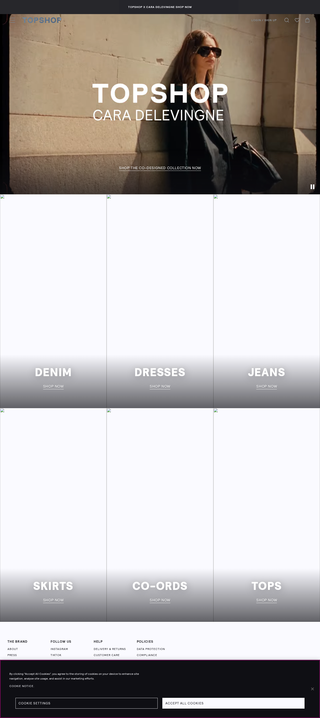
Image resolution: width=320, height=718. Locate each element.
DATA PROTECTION (151, 649)
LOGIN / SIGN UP (264, 20)
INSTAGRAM (59, 649)
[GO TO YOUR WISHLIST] (297, 20)
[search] (287, 20)
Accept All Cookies (184, 703)
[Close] (312, 689)
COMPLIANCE (147, 655)
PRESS (12, 655)
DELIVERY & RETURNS (110, 649)
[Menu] (12, 20)
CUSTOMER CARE (107, 655)
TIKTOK (56, 655)
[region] (160, 689)
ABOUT (12, 649)
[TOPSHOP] (41, 20)
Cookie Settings (35, 703)
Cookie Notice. (21, 686)
